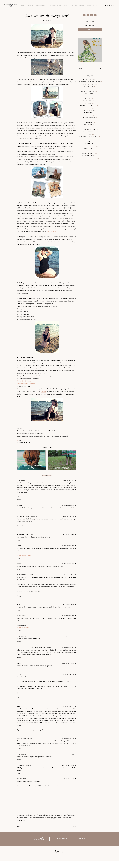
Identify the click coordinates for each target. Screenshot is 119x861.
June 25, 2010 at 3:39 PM (69, 663)
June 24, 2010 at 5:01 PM (69, 505)
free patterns (89, 115)
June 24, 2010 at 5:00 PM (69, 480)
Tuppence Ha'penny (24, 627)
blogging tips (89, 86)
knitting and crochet (89, 129)
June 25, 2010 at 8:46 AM (69, 647)
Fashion (65, 5)
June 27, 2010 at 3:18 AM (69, 765)
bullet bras (89, 93)
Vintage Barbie (89, 143)
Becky (19, 674)
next (74, 827)
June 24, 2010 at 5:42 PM (69, 545)
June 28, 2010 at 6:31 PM (69, 778)
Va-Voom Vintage (12, 858)
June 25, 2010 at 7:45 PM (69, 738)
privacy (88, 5)
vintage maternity (89, 153)
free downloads (89, 110)
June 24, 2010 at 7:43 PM (69, 563)
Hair (71, 5)
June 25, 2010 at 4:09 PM (69, 674)
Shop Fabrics (79, 5)
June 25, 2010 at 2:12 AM (69, 604)
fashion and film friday (89, 105)
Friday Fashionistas (89, 117)
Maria (19, 663)
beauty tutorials (89, 84)
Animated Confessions (24, 555)
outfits (20, 440)
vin (89, 141)
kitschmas (89, 127)
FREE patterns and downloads (36, 5)
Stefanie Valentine (24, 738)
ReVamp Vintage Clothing (26, 384)
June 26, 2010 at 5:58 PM (69, 754)
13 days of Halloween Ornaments (89, 81)
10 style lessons (89, 79)
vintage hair (89, 148)
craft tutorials (89, 96)
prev (19, 827)
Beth (19, 563)
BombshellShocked (25, 534)
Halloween (89, 122)
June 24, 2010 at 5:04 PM (69, 516)
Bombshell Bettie (24, 765)
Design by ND (112, 858)
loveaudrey (22, 480)
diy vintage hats (89, 100)
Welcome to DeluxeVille (27, 516)
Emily (19, 604)
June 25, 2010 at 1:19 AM (69, 574)
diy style (89, 98)
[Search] (100, 68)
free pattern (89, 112)
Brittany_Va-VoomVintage (41, 647)
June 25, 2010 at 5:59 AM (69, 615)
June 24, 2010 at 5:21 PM (69, 534)
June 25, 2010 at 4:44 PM (69, 706)
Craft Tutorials (55, 5)
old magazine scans (89, 131)
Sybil (19, 545)
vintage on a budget (89, 155)
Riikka (19, 505)
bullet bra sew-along (89, 91)
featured (89, 108)
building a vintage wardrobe (89, 88)
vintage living (89, 150)
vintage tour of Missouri (89, 158)
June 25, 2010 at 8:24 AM (69, 636)
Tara (19, 706)
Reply (19, 499)
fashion (89, 103)
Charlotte (21, 615)
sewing (89, 139)
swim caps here (52, 231)
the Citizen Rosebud (25, 575)
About (95, 5)
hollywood (89, 124)
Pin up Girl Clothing (24, 381)
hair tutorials (89, 120)
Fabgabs (43, 391)
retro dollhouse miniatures (89, 136)
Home (22, 5)
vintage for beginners (89, 146)
